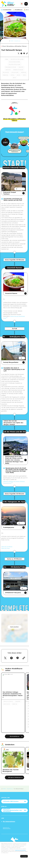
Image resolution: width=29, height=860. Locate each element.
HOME (11, 40)
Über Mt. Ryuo (5, 548)
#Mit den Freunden (15, 72)
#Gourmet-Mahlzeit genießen (14, 61)
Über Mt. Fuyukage (6, 546)
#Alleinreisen (8, 69)
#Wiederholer (23, 72)
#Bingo (6, 59)
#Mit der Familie (6, 72)
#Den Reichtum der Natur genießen (17, 59)
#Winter (14, 77)
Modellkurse (17, 40)
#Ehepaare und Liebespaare (18, 69)
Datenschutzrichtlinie (20, 850)
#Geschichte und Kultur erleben (14, 64)
